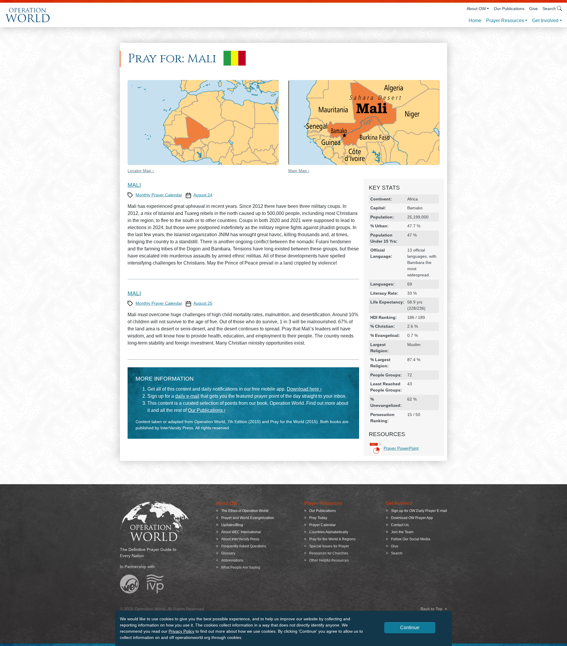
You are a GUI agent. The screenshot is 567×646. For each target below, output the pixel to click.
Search (397, 553)
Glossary (228, 553)
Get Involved (545, 20)
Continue (409, 627)
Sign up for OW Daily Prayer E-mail (419, 511)
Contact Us (400, 525)
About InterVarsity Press (240, 539)
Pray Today (318, 518)
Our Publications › (206, 410)
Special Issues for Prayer (329, 546)
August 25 (202, 303)
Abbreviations (232, 560)
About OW (476, 8)
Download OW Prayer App (412, 518)
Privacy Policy (181, 631)
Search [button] (549, 8)
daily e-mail (187, 396)
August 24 (202, 195)
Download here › (304, 388)
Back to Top (432, 608)
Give (533, 8)
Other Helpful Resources (329, 560)
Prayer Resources (505, 20)
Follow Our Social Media (410, 539)
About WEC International (241, 532)
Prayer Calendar (322, 525)
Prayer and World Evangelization (247, 518)
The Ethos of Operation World (244, 511)
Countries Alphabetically (328, 532)
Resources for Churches (328, 553)
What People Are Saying (240, 567)
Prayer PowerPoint (401, 448)
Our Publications (509, 8)
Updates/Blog (232, 525)
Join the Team (402, 532)
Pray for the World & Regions (332, 539)
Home (475, 20)
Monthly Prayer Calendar (159, 195)
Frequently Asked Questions (243, 546)
